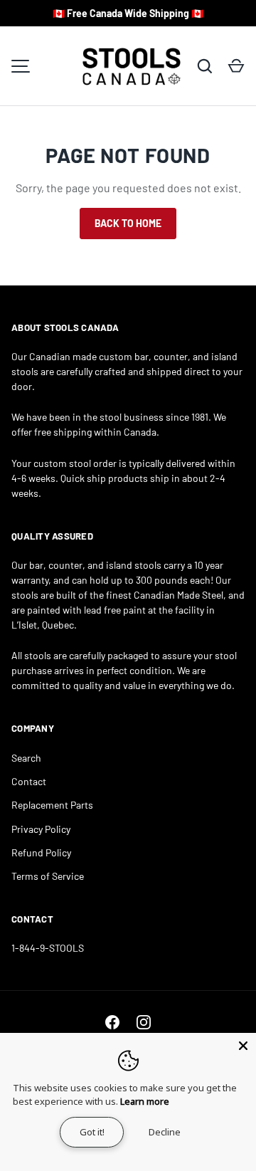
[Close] (243, 1046)
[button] (236, 66)
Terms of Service (47, 876)
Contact (28, 781)
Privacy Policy (40, 829)
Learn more (144, 1101)
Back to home (128, 223)
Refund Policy (41, 852)
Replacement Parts (52, 805)
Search (26, 758)
